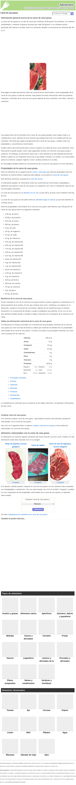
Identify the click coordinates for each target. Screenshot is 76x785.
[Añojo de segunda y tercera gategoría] (16, 464)
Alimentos (67, 5)
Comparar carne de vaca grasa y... (38, 499)
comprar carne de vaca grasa (44, 425)
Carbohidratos (15, 399)
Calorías (13, 381)
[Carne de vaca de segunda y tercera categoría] (60, 464)
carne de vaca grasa (61, 175)
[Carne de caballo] (38, 464)
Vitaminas (13, 385)
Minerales (13, 388)
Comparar (15, 482)
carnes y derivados (39, 172)
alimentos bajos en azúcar (45, 200)
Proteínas (13, 392)
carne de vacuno (36, 179)
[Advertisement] (37, 47)
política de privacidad (13, 782)
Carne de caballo (38, 445)
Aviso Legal (22, 782)
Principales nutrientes (18, 378)
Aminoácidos (15, 395)
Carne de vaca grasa (9, 13)
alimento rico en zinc (31, 193)
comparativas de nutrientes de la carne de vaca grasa (27, 514)
